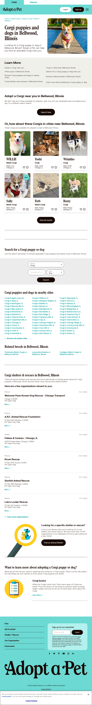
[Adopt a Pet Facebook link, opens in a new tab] (50, 653)
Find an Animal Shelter (53, 543)
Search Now (46, 112)
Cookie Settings (46, 689)
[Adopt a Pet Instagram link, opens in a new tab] (69, 653)
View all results (46, 220)
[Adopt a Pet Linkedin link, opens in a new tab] (73, 653)
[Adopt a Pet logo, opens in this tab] (46, 671)
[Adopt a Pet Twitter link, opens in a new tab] (54, 653)
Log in (65, 9)
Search (46, 280)
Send (77, 632)
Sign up (78, 9)
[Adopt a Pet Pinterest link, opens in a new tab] (59, 653)
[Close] (88, 694)
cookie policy (6, 696)
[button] (24, 167)
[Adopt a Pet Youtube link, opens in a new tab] (64, 653)
